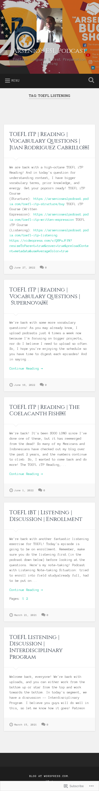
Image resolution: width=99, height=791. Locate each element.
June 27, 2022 (24, 267)
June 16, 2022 (24, 385)
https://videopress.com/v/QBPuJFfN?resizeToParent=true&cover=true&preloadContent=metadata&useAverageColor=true (49, 246)
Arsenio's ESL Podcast (50, 51)
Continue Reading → (26, 368)
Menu (15, 80)
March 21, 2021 (25, 615)
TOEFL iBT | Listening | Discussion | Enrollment (45, 516)
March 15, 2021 (25, 724)
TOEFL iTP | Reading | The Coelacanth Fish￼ (44, 411)
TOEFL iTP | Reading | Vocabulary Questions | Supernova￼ (44, 296)
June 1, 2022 (24, 490)
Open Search (90, 80)
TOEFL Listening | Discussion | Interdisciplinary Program (36, 647)
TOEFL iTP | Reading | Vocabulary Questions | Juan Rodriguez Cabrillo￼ (49, 141)
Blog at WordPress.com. (49, 776)
